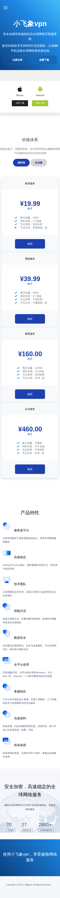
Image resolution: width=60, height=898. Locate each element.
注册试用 (17, 59)
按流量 (38, 162)
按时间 (21, 162)
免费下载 (44, 59)
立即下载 (20, 103)
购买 (30, 243)
